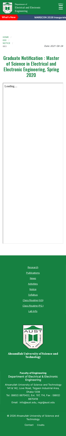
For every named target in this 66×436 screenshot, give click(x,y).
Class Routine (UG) (33, 300)
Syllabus (33, 294)
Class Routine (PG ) (33, 305)
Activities (33, 283)
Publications (33, 272)
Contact (29, 424)
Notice (33, 289)
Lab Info (32, 311)
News (33, 278)
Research (33, 267)
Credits (40, 425)
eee (5, 40)
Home (6, 37)
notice (6, 43)
